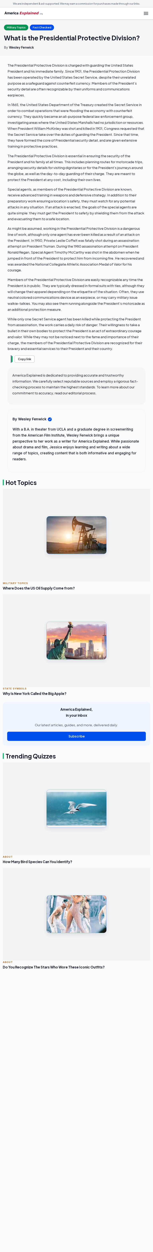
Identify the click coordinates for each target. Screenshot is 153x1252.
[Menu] (146, 13)
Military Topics (16, 27)
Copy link (24, 359)
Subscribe (77, 736)
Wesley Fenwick (21, 47)
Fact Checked (42, 27)
